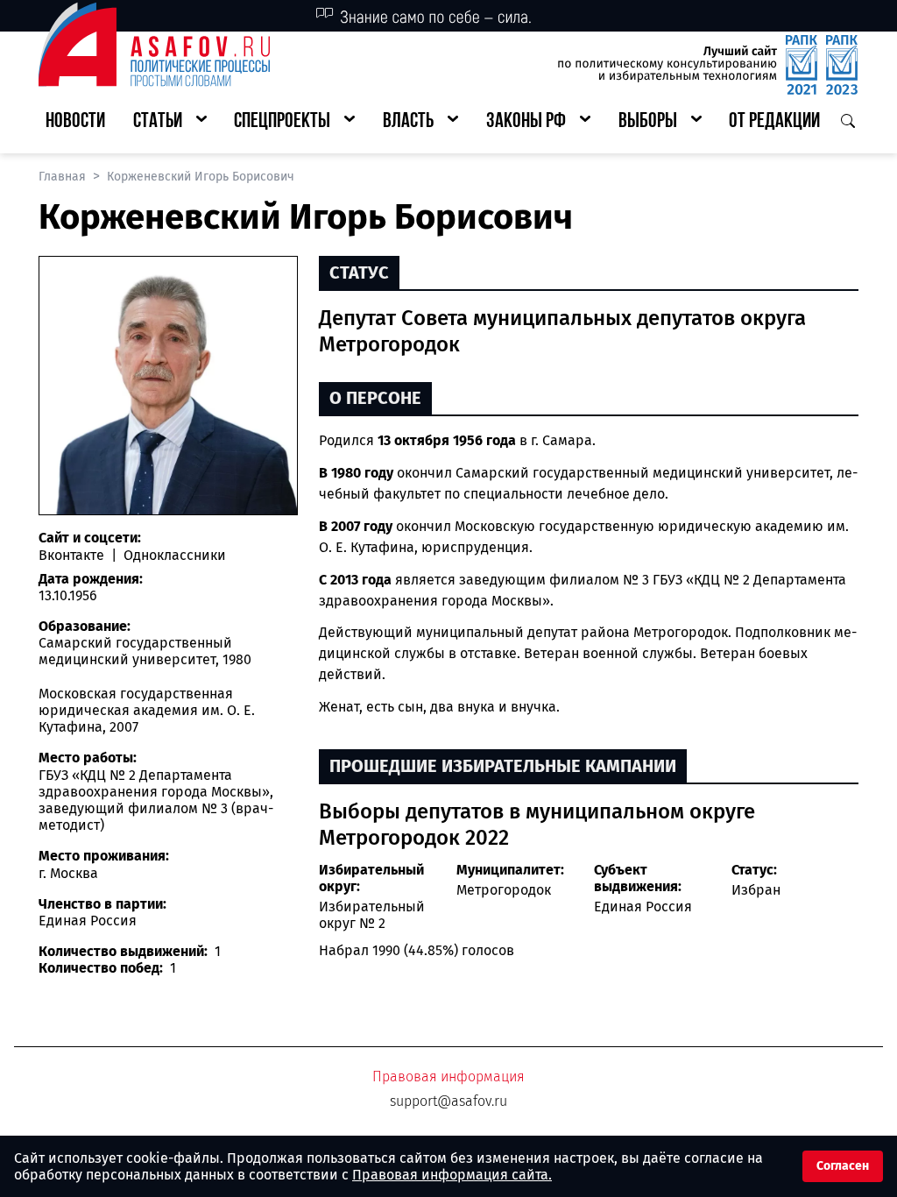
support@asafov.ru (448, 1101)
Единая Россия (643, 906)
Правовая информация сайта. (452, 1174)
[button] (170, 122)
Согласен (842, 1165)
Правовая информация (448, 1076)
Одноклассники (173, 555)
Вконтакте (73, 555)
